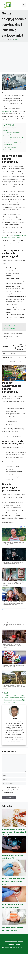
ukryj (12, 125)
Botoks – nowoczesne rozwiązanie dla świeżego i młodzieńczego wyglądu (13, 881)
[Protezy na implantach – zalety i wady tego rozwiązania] (14, 917)
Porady (6, 693)
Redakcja (17, 944)
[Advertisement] (14, 56)
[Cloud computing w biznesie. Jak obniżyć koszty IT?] (14, 845)
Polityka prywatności (11, 941)
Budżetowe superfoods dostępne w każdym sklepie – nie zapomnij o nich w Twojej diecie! (14, 832)
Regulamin (11, 944)
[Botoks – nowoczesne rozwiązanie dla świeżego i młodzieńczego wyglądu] (14, 868)
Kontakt (20, 941)
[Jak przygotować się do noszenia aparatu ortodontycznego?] (14, 894)
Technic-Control (6, 111)
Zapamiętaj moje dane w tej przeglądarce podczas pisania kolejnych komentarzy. (12, 790)
